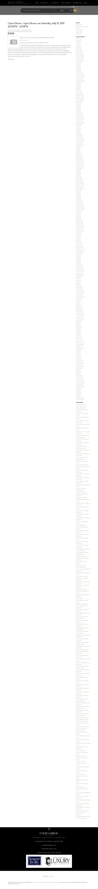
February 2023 (79, 113)
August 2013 (79, 320)
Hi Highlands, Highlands (81, 497)
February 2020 (79, 179)
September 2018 (80, 209)
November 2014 (80, 293)
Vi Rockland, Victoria (81, 787)
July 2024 (78, 84)
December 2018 (80, 205)
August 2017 (79, 232)
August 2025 (79, 62)
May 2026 (78, 46)
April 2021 (78, 154)
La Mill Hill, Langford (81, 525)
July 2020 (78, 170)
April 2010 (78, 373)
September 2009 (80, 386)
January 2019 (79, 203)
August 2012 (79, 328)
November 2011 (80, 344)
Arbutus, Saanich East (81, 404)
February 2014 (79, 309)
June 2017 (78, 236)
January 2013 (79, 326)
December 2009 (80, 381)
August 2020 (79, 168)
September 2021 (80, 144)
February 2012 (79, 339)
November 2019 (80, 185)
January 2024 (79, 93)
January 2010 (79, 379)
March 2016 (79, 264)
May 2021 (78, 152)
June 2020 (78, 172)
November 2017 (80, 227)
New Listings (79, 30)
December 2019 (80, 183)
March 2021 (79, 155)
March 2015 (79, 286)
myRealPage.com (51, 876)
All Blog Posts (79, 24)
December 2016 (80, 247)
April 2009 (78, 395)
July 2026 (78, 42)
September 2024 (80, 80)
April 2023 (78, 110)
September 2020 (80, 166)
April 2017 (78, 240)
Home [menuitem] (37, 3)
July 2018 (78, 212)
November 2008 (80, 399)
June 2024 (78, 86)
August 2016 (79, 254)
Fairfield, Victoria (80, 490)
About (86, 3)
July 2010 (78, 370)
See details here (24, 40)
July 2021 (78, 148)
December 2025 (80, 55)
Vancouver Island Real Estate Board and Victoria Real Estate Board (44, 882)
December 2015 (80, 269)
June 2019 (78, 194)
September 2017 (80, 231)
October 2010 (79, 364)
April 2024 (78, 89)
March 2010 (79, 375)
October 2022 (79, 121)
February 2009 (79, 397)
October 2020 (79, 165)
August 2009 (79, 388)
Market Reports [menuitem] (66, 3)
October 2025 (79, 58)
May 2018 (78, 216)
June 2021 (78, 150)
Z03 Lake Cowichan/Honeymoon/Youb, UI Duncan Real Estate (83, 816)
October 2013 (79, 317)
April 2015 (78, 284)
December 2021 (80, 139)
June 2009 (78, 392)
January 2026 (79, 53)
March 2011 (79, 359)
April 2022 (78, 132)
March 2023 (79, 111)
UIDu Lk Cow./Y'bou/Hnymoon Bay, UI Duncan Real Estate (82, 726)
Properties (43, 3)
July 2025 (78, 64)
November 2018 (80, 207)
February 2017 (79, 243)
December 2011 (80, 342)
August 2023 (79, 102)
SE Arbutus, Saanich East (82, 603)
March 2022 (79, 133)
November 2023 (80, 97)
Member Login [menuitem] (77, 3)
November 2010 (80, 362)
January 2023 (79, 115)
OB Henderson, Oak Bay (82, 576)
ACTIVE (71, 6)
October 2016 (79, 251)
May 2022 (78, 130)
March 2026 (79, 49)
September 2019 (80, 188)
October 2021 (79, 143)
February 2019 (79, 201)
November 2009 (80, 383)
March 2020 (79, 177)
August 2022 (79, 124)
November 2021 (80, 141)
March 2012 (79, 337)
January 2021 (79, 159)
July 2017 (78, 234)
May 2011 (78, 355)
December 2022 (80, 117)
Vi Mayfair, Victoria (80, 774)
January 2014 (79, 311)
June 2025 (78, 66)
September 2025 (80, 60)
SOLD (77, 6)
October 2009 (79, 384)
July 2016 (78, 256)
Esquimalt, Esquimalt (81, 488)
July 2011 (78, 351)
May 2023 (78, 108)
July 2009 (78, 390)
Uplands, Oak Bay (80, 730)
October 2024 (79, 79)
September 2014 (80, 296)
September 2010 (80, 366)
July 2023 (78, 104)
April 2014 (78, 306)
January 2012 (79, 340)
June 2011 (78, 353)
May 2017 (78, 238)
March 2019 (79, 199)
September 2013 (80, 318)
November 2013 (80, 315)
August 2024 (79, 82)
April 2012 (78, 335)
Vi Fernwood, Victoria (81, 756)
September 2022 (80, 122)
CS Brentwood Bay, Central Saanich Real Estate (21, 31)
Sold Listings (79, 33)
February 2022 (79, 135)
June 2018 (78, 214)
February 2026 (79, 51)
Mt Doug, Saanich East (81, 556)
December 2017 (80, 225)
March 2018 (79, 220)
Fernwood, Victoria (80, 492)
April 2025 (78, 69)
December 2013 (80, 313)
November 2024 (80, 77)
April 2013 (78, 324)
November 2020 (80, 163)
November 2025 (80, 56)
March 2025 (79, 71)
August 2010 (79, 368)
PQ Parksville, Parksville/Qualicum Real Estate (82, 600)
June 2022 (78, 128)
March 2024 (79, 91)
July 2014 (78, 300)
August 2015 (79, 276)
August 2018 (79, 210)
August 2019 (79, 190)
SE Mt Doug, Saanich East (82, 649)
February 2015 (79, 287)
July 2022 (78, 126)
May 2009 (78, 394)
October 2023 (79, 99)
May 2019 (78, 196)
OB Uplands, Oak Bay (81, 589)
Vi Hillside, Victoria (80, 761)
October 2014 (79, 295)
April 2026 (78, 47)
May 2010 (78, 372)
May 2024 (78, 88)
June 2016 (78, 258)
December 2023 (80, 95)
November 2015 (80, 271)
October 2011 (79, 346)
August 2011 (79, 350)
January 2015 (79, 289)
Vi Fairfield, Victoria (80, 750)
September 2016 (80, 253)
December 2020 (80, 161)
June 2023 (78, 106)
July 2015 (78, 278)
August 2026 (79, 40)
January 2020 (79, 181)
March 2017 (79, 241)
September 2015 (80, 274)
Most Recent (79, 38)
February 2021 (79, 157)
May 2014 (78, 304)
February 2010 (79, 377)
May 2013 (78, 322)
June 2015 (78, 280)
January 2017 (79, 245)
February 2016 (79, 265)
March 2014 (79, 307)
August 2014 (79, 298)
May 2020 (78, 174)
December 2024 (80, 75)
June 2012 (78, 331)
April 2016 (78, 262)
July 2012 (78, 329)
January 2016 (79, 267)
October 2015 (79, 273)
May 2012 (78, 333)
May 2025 (78, 67)
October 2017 (79, 229)
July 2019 (78, 192)
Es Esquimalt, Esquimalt (81, 464)
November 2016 (80, 249)
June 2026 (78, 44)
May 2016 (78, 260)
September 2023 (80, 100)
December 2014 (80, 291)
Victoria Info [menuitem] (55, 3)
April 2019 (78, 198)
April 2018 (78, 218)
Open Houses (79, 32)
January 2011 (79, 361)
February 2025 (79, 73)
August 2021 (79, 146)
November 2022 (80, 119)
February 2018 (79, 221)
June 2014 (78, 302)
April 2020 (78, 176)
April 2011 (78, 357)
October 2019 (79, 187)
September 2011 (80, 348)
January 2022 (79, 137)
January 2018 (79, 223)
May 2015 (78, 282)
